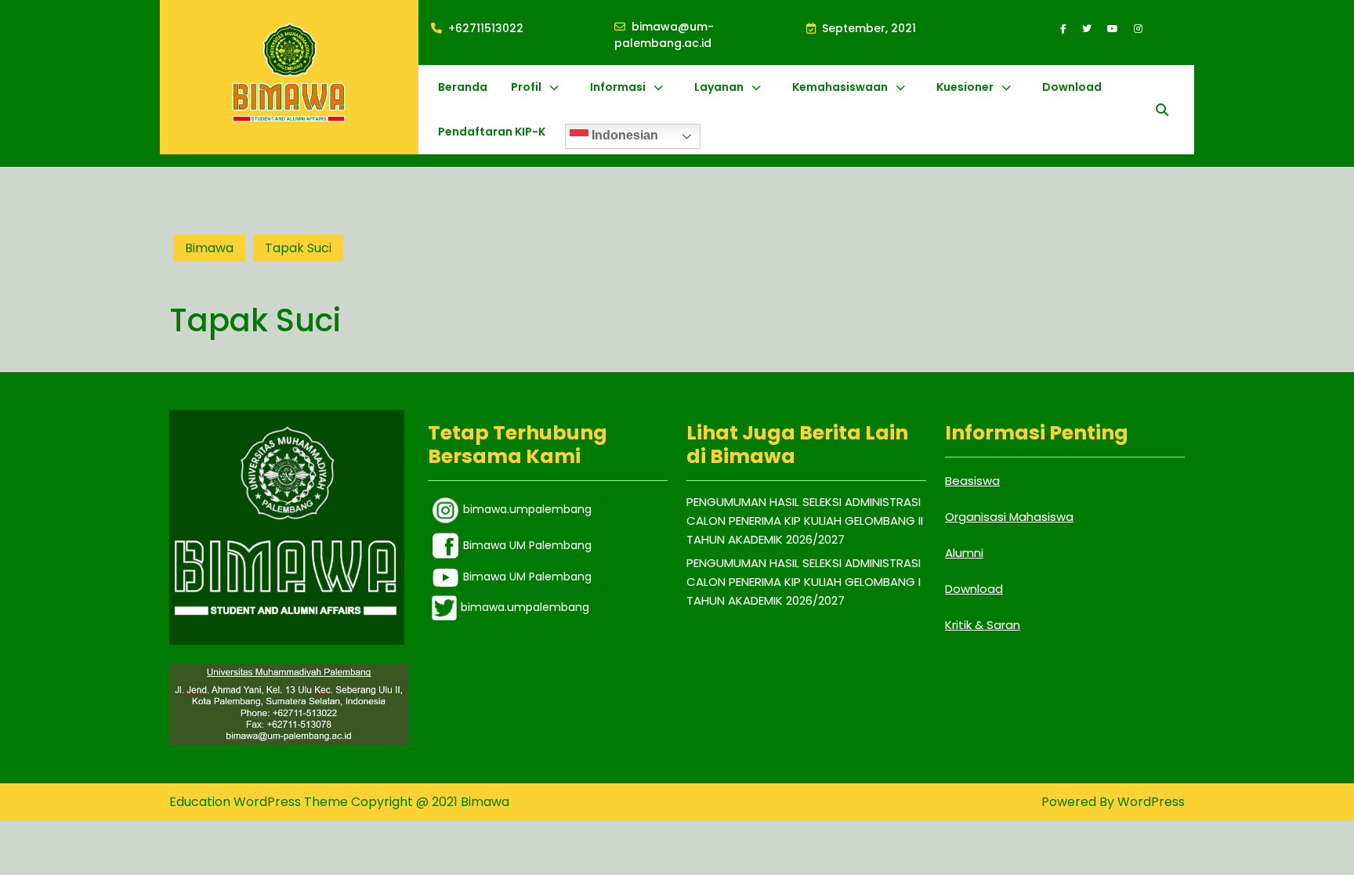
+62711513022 (485, 28)
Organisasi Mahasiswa (1009, 516)
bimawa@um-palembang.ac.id (710, 35)
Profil (526, 87)
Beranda (462, 87)
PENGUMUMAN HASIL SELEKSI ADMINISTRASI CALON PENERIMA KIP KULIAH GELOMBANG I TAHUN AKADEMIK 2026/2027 (803, 582)
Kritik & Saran (982, 624)
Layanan (719, 87)
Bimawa (209, 248)
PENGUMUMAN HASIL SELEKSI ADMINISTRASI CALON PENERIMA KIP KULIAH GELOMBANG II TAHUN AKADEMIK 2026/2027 (804, 521)
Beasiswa (972, 480)
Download (1072, 87)
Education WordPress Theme (260, 802)
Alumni (964, 552)
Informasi (618, 87)
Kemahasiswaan (840, 87)
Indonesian (623, 135)
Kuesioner (965, 87)
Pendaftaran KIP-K (491, 131)
